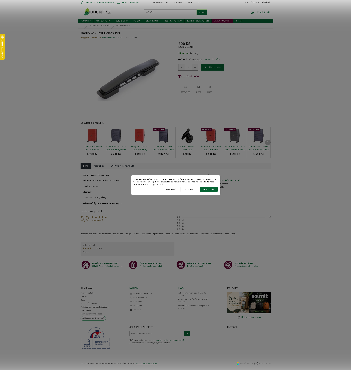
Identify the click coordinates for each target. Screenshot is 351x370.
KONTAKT (134, 287)
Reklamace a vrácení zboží (93, 318)
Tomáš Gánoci (265, 363)
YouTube (137, 309)
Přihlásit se (187, 333)
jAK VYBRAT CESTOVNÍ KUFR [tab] (122, 166)
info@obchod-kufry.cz (143, 293)
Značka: (131, 37)
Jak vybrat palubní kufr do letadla (192, 293)
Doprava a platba (160, 3)
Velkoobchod (86, 310)
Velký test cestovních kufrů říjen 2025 (193, 305)
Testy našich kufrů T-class (91, 314)
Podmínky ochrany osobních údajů (95, 307)
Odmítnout (189, 189)
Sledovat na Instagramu (251, 317)
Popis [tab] (85, 166)
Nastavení (170, 189)
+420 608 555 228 (140, 297)
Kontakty (178, 3)
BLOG (181, 287)
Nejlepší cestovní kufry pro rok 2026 (193, 299)
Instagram (138, 305)
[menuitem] (85, 21)
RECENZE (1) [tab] (99, 166)
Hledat (202, 12)
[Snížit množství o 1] (181, 67)
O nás (190, 3)
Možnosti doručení (212, 59)
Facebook (138, 301)
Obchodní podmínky (89, 303)
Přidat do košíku (214, 67)
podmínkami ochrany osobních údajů (169, 340)
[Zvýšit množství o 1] (195, 67)
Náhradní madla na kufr (229, 180)
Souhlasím (210, 189)
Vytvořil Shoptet (246, 363)
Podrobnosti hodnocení (112, 37)
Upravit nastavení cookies (146, 363)
